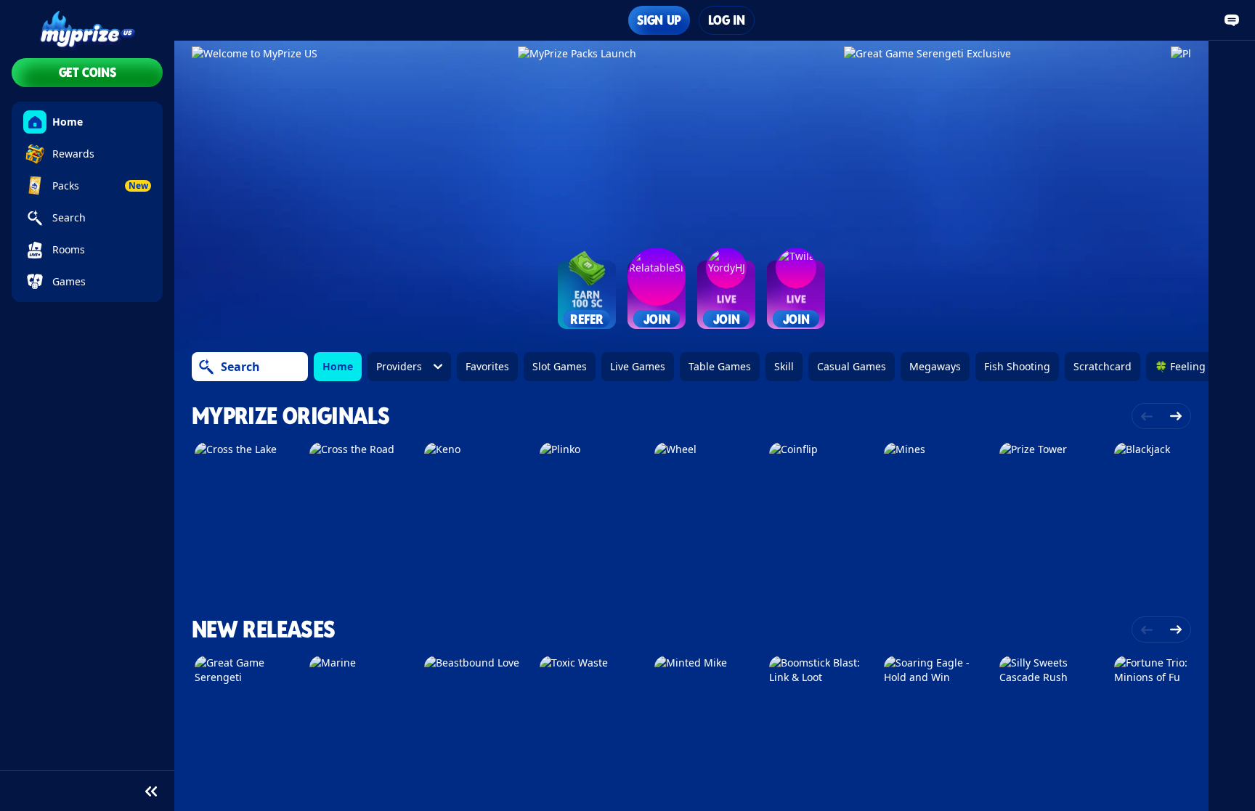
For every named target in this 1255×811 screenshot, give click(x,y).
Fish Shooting (1017, 366)
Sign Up (659, 20)
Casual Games (851, 366)
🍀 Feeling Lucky (1195, 366)
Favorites (487, 366)
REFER (587, 318)
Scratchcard (1102, 366)
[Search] (206, 366)
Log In (726, 20)
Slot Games (559, 366)
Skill (784, 366)
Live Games (637, 366)
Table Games (720, 366)
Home (337, 366)
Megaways (935, 366)
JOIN (656, 318)
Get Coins (87, 72)
